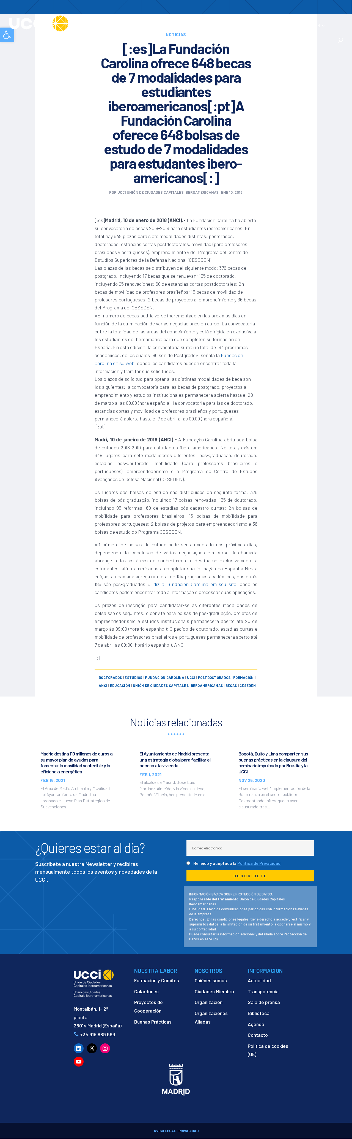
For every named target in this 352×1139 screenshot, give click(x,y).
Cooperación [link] (159, 26)
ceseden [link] (248, 685)
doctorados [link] (110, 677)
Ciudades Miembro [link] (214, 991)
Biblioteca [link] (259, 1013)
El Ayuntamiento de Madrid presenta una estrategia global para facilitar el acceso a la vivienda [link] (174, 759)
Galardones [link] (146, 991)
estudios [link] (133, 677)
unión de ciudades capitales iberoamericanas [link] (178, 685)
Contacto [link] (125, 33)
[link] (58, 23)
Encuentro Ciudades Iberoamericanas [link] (264, 22)
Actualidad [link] (309, 26)
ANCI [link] (103, 685)
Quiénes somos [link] (211, 980)
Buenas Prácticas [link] (153, 1022)
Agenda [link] (256, 1024)
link (215, 939)
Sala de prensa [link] (264, 1002)
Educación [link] (120, 685)
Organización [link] (208, 1002)
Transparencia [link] (263, 991)
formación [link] (243, 677)
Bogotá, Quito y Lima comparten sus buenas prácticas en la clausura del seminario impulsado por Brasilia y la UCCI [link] (273, 762)
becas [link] (231, 685)
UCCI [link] (191, 677)
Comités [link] (221, 26)
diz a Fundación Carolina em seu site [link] (194, 584)
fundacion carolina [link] (164, 677)
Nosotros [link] (125, 26)
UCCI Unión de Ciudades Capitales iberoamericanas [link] (168, 192)
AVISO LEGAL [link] (165, 1131)
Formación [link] (195, 26)
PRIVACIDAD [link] (188, 1131)
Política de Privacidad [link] (258, 863)
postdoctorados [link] (214, 677)
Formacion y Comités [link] (156, 980)
